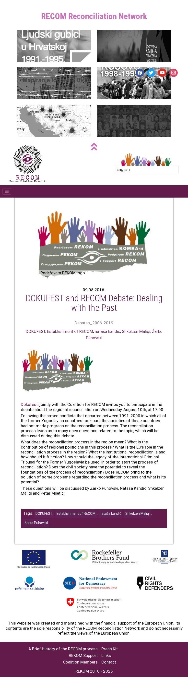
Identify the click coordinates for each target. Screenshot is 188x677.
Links (106, 655)
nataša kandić (107, 331)
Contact (108, 662)
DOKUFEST (35, 331)
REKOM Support (83, 655)
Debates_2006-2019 (94, 322)
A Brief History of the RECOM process (63, 649)
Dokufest (29, 404)
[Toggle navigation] (6, 191)
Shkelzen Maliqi (136, 331)
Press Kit (109, 649)
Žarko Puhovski (36, 523)
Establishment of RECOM (70, 331)
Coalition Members (80, 662)
